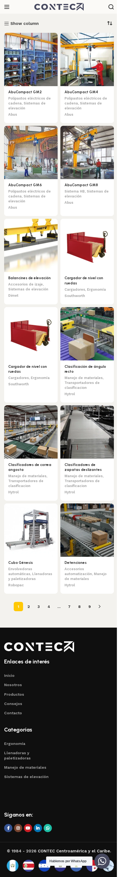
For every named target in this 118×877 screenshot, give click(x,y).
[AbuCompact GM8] (87, 152)
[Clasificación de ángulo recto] (87, 333)
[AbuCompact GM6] (31, 152)
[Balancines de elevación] (31, 245)
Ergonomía (96, 289)
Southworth (74, 296)
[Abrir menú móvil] (6, 6)
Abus (12, 114)
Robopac (16, 585)
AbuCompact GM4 (81, 92)
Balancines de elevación (29, 278)
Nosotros (13, 685)
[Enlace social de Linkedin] (38, 828)
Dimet (13, 295)
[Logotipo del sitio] (59, 6)
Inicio (9, 675)
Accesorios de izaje (25, 284)
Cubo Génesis (20, 562)
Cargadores (74, 289)
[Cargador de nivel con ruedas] (87, 245)
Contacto (13, 713)
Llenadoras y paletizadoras (17, 755)
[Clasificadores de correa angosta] (31, 432)
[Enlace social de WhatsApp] (48, 828)
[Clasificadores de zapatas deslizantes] (87, 432)
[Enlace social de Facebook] (8, 828)
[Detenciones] (87, 530)
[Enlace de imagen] (39, 646)
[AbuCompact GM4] (87, 59)
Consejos (13, 703)
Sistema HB (74, 191)
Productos (14, 694)
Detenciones (75, 562)
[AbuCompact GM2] (31, 59)
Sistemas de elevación (28, 289)
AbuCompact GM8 (81, 185)
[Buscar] (111, 6)
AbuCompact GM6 (25, 185)
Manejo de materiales (83, 378)
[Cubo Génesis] (31, 530)
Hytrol (69, 394)
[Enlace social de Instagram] (18, 828)
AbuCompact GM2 (25, 92)
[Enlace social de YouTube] (28, 828)
